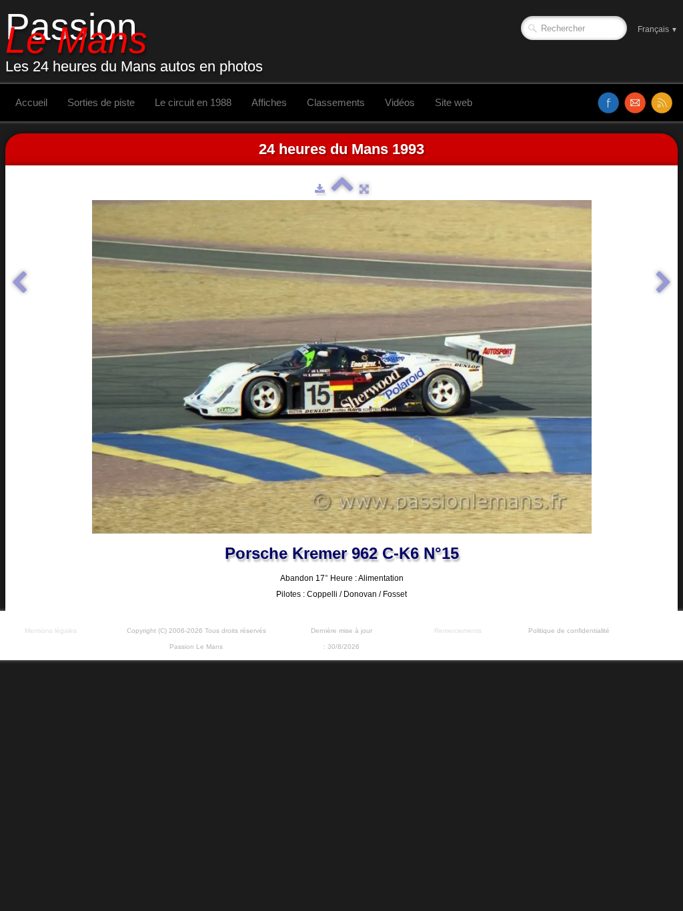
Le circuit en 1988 (193, 102)
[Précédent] (19, 283)
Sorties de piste (101, 102)
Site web (453, 102)
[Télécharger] (320, 188)
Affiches (269, 102)
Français (658, 29)
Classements (336, 102)
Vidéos (400, 102)
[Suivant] (663, 283)
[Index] (342, 188)
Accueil (31, 102)
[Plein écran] (364, 188)
